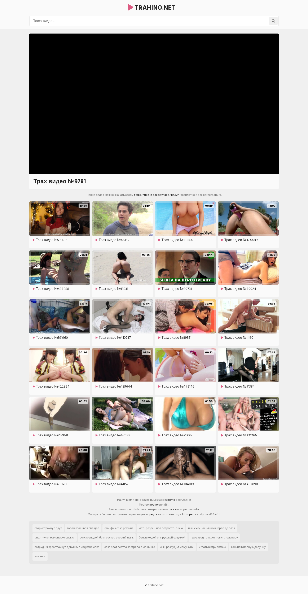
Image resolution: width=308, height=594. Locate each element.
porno (171, 499)
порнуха (151, 514)
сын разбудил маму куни (177, 547)
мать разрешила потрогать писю (161, 528)
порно (153, 504)
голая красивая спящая (83, 528)
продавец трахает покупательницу (214, 537)
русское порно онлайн (184, 509)
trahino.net (154, 8)
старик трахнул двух (48, 528)
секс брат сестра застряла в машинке (129, 547)
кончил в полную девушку (248, 547)
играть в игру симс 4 (212, 547)
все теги (40, 556)
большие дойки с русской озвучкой (162, 537)
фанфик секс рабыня (119, 528)
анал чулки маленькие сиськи (55, 537)
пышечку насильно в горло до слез (211, 528)
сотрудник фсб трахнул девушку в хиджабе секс (67, 547)
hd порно (188, 514)
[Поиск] (273, 21)
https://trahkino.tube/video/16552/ (156, 194)
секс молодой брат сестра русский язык (106, 537)
